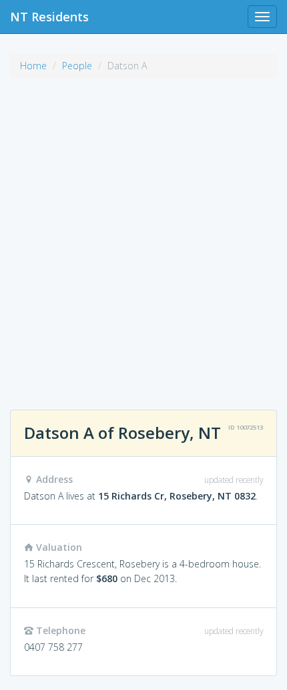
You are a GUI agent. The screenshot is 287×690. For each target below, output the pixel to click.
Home (33, 65)
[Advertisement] (143, 236)
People (77, 65)
